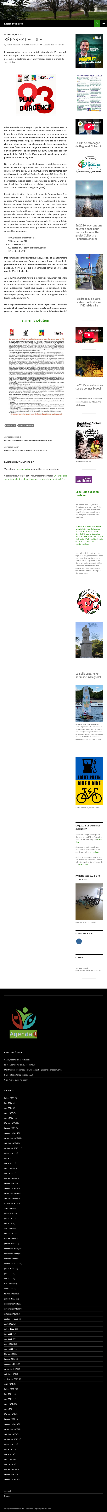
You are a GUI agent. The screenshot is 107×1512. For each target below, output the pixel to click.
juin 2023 (8, 1273)
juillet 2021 (9, 1389)
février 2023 (9, 1293)
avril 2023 (8, 1283)
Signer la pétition (36, 320)
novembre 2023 (11, 1253)
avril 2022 (8, 1344)
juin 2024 (8, 1218)
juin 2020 (8, 1449)
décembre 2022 (11, 1304)
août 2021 (8, 1384)
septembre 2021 (11, 1379)
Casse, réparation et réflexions (17, 1059)
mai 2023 (8, 1278)
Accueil (7, 1491)
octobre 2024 (10, 1198)
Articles (19, 35)
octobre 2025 (10, 1143)
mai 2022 (8, 1339)
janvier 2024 (9, 1243)
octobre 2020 (10, 1434)
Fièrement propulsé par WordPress (38, 1509)
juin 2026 (8, 1103)
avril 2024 (8, 1228)
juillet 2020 (9, 1444)
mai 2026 (8, 1108)
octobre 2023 (10, 1258)
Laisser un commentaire (53, 45)
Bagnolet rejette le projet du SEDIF (19, 1075)
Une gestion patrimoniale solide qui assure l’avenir (26, 449)
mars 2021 (8, 1409)
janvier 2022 (9, 1359)
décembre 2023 (11, 1248)
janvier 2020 (9, 1474)
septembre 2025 (11, 1148)
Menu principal (103, 23)
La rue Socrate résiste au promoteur (19, 1065)
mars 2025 (8, 1173)
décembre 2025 (11, 1133)
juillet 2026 (9, 1098)
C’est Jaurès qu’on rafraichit (16, 1080)
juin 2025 (8, 1158)
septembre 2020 (11, 1439)
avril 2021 (8, 1404)
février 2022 (9, 1354)
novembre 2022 (11, 1309)
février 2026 (9, 1123)
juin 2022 (8, 1334)
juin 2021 (8, 1394)
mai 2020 (8, 1454)
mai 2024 (8, 1223)
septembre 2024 (11, 1203)
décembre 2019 (11, 1479)
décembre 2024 (11, 1188)
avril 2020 (8, 1459)
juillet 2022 (9, 1329)
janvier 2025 (9, 1183)
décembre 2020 (11, 1424)
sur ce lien (83, 864)
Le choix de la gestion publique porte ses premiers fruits (28, 439)
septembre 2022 (11, 1319)
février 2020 (9, 1469)
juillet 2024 (9, 1213)
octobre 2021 (10, 1374)
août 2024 (8, 1208)
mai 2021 (8, 1399)
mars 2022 (8, 1349)
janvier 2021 (9, 1419)
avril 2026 (8, 1113)
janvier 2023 (9, 1299)
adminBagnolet (31, 45)
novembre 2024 (11, 1193)
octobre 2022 (10, 1314)
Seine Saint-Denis (26, 425)
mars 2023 (8, 1288)
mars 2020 (8, 1464)
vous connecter (22, 469)
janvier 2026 (9, 1128)
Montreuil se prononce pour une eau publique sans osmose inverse (33, 1070)
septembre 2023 (11, 1263)
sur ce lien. (94, 852)
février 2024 (9, 1238)
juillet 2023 (9, 1268)
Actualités (9, 35)
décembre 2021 (11, 1364)
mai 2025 (8, 1163)
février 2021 (9, 1414)
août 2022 (8, 1324)
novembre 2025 (11, 1138)
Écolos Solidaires (13, 23)
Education (11, 425)
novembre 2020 (11, 1429)
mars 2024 (8, 1233)
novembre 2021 (11, 1369)
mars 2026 (8, 1118)
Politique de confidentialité (14, 1509)
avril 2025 (8, 1168)
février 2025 (9, 1178)
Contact (7, 1496)
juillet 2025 (9, 1153)
